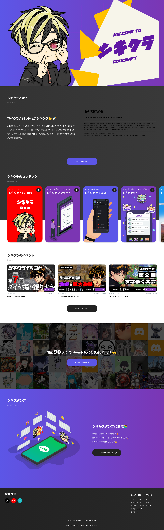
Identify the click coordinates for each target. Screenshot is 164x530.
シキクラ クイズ (136, 499)
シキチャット (135, 512)
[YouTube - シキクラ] (13, 500)
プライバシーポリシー (90, 520)
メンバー (149, 499)
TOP (69, 520)
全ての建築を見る (81, 161)
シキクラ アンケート (137, 506)
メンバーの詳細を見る (82, 362)
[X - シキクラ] (7, 500)
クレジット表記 (77, 520)
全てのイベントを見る (82, 309)
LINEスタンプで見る (107, 453)
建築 (147, 502)
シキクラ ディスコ (136, 502)
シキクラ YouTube (137, 509)
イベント (148, 506)
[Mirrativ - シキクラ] (20, 500)
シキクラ (10, 494)
